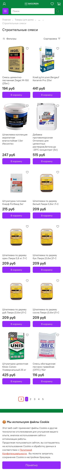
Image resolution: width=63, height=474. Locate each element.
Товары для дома (24, 19)
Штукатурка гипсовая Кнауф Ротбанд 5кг (14, 202)
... (39, 19)
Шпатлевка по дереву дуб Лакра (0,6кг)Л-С (14, 311)
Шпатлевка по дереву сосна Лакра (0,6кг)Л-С (46, 311)
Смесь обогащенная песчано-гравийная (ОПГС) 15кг (44, 366)
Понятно (32, 465)
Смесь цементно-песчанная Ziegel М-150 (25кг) (15, 80)
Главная (6, 19)
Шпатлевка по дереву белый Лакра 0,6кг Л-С (46, 202)
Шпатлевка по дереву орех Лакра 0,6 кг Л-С (14, 257)
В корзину (16, 94)
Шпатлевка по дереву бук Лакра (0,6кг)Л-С (45, 257)
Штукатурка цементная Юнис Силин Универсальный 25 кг (15, 366)
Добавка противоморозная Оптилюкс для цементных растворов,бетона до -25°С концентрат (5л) (45, 142)
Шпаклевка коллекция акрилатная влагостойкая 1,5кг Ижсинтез (14, 139)
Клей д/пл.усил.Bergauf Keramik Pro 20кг (46, 79)
